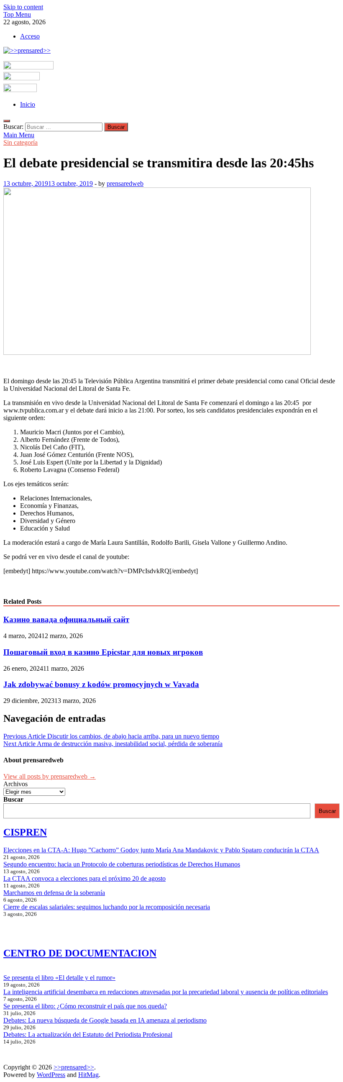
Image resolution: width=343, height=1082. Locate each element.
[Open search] (6, 121)
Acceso (30, 36)
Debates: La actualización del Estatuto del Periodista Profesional (87, 1034)
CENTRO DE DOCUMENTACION (79, 953)
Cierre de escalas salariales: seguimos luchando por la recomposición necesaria (106, 906)
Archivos (15, 783)
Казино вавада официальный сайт (66, 619)
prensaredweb (125, 183)
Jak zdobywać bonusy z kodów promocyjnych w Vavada (101, 684)
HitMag (88, 1074)
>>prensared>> (74, 1067)
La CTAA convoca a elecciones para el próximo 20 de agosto (84, 878)
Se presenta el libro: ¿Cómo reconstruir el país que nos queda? (85, 1006)
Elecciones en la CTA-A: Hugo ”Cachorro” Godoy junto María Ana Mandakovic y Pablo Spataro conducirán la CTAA (161, 850)
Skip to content (23, 6)
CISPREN (25, 832)
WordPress (51, 1074)
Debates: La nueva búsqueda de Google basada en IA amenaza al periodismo (105, 1020)
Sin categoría (20, 142)
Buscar (13, 799)
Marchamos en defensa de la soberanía (54, 892)
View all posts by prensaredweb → (49, 776)
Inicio (27, 104)
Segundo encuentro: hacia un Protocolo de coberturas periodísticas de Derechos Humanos (121, 864)
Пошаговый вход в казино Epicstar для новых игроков (103, 652)
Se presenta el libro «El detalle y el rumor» (59, 977)
